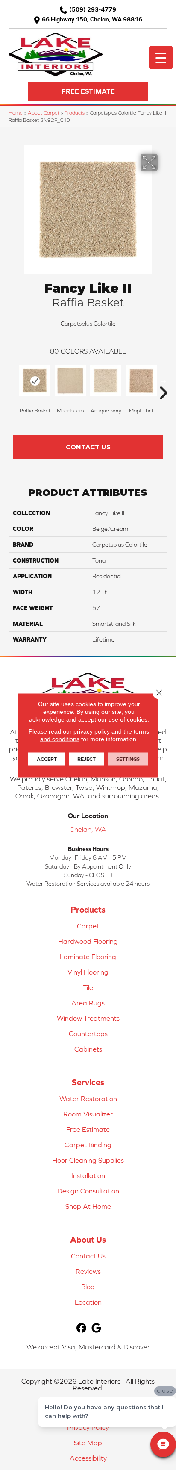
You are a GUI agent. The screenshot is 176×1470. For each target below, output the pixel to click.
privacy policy (91, 731)
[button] (88, 91)
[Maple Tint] (141, 380)
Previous (12, 380)
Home (16, 112)
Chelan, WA (88, 829)
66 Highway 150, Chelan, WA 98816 (92, 19)
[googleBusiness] (96, 1328)
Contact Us (88, 447)
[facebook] (81, 1328)
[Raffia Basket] (35, 380)
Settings (128, 759)
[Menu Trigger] (161, 57)
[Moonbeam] (70, 380)
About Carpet (43, 112)
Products (75, 112)
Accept (47, 759)
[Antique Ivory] (105, 380)
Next (163, 380)
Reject (86, 759)
